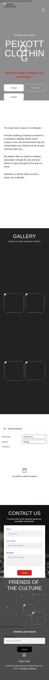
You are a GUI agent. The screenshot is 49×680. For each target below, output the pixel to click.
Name (8, 529)
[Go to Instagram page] (24, 655)
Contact (14, 88)
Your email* (10, 541)
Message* (10, 553)
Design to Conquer (28, 668)
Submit (24, 573)
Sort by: (5, 442)
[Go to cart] (43, 10)
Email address (9, 636)
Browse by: (6, 437)
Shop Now (35, 88)
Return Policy (24, 661)
